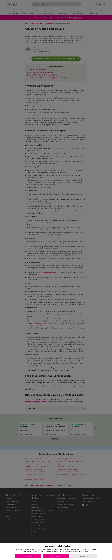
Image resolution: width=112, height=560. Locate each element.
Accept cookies (28, 556)
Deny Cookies (56, 556)
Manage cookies (83, 556)
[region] (56, 551)
